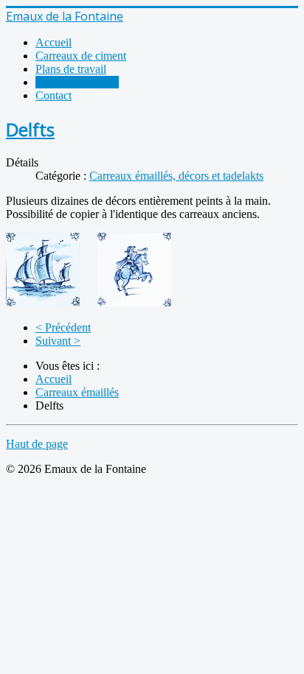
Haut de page (37, 444)
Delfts (30, 129)
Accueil (53, 42)
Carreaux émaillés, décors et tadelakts (176, 175)
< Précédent (63, 327)
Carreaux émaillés (77, 82)
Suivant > (57, 340)
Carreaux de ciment (80, 55)
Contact (53, 95)
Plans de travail (70, 69)
